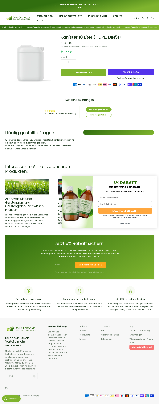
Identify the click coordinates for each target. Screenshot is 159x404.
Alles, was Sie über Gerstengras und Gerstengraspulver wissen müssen (24, 204)
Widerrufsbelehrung (110, 335)
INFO (39, 20)
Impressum (106, 326)
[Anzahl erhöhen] (73, 62)
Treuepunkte (84, 335)
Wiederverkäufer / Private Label (141, 340)
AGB (102, 330)
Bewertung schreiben (98, 109)
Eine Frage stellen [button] (98, 115)
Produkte (83, 326)
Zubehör (82, 330)
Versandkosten (75, 46)
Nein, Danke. (125, 223)
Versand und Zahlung (139, 330)
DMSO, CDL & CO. (45, 16)
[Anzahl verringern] (64, 62)
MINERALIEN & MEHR (97, 16)
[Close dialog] (154, 179)
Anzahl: (64, 57)
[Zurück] (55, 6)
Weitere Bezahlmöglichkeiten (131, 78)
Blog (131, 326)
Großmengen (135, 335)
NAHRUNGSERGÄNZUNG (70, 16)
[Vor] (103, 6)
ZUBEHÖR (117, 16)
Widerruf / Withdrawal (142, 347)
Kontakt (82, 339)
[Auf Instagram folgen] (6, 387)
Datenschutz (106, 339)
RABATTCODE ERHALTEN (125, 210)
